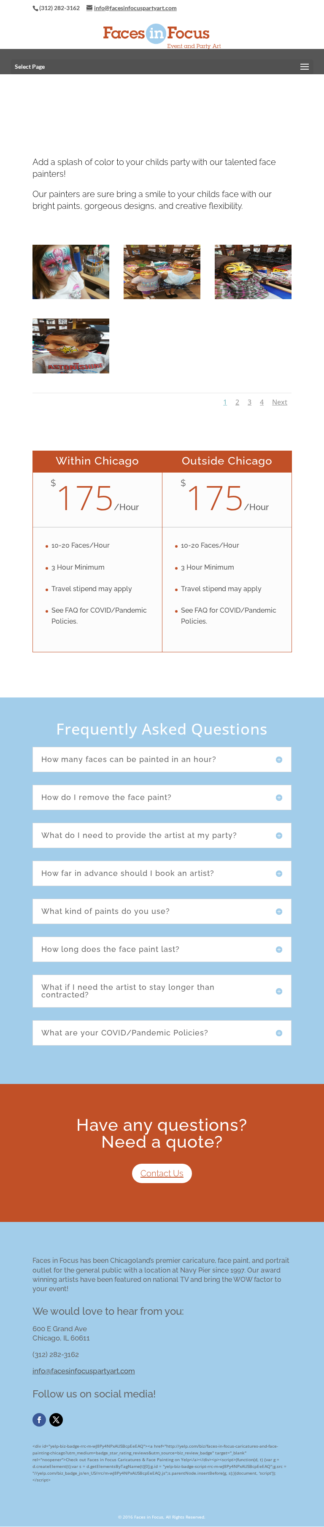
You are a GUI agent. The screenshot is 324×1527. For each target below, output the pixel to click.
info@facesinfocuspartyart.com (83, 1371)
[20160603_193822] (162, 297)
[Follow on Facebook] (39, 1420)
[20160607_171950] (253, 297)
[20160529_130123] (70, 297)
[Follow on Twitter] (56, 1420)
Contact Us (162, 1173)
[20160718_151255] (70, 372)
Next (279, 402)
